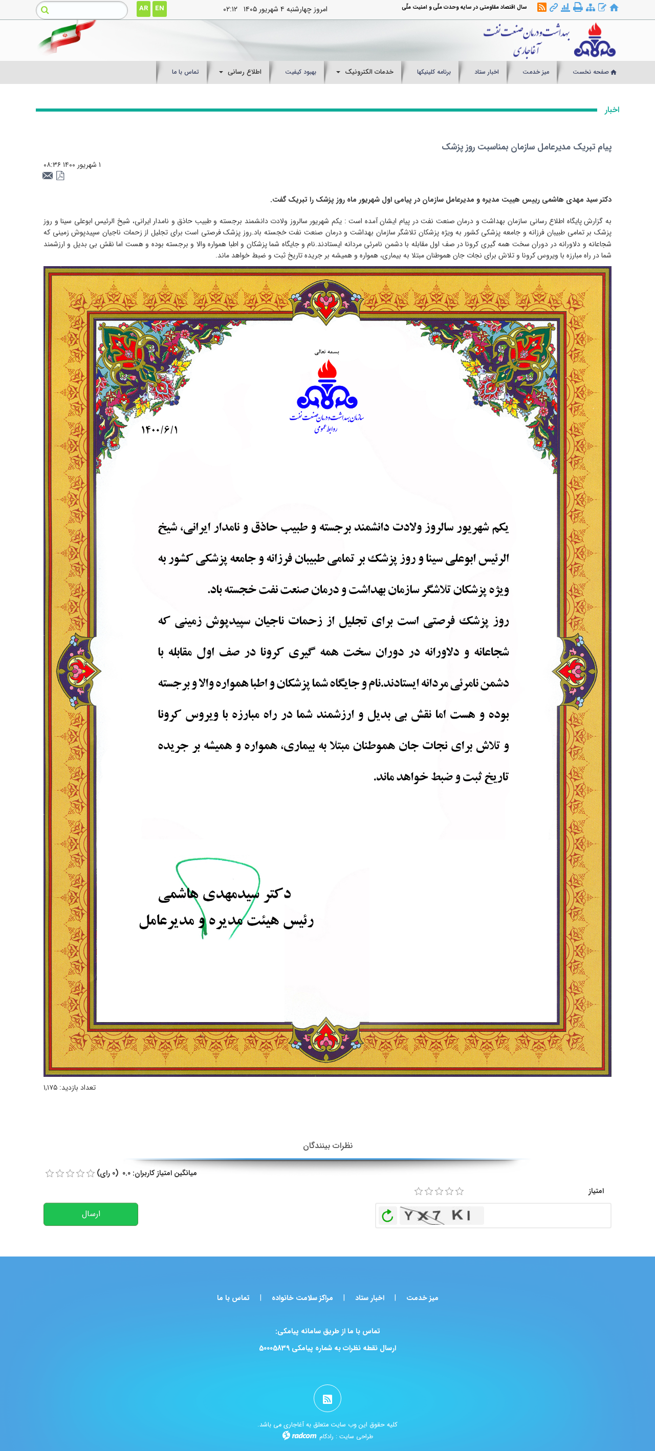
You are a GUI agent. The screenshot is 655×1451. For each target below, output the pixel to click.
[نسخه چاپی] (578, 7)
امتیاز (596, 1191)
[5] (459, 1191)
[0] (49, 1173)
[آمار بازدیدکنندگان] (565, 8)
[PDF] (60, 176)
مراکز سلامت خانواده (302, 1298)
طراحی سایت (356, 1436)
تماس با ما (233, 1298)
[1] (418, 1191)
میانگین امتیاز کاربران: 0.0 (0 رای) (147, 1173)
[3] (439, 1191)
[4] (449, 1191)
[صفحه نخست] (614, 8)
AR (143, 8)
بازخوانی (388, 1213)
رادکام (326, 1436)
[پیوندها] (554, 8)
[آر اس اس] (542, 8)
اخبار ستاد (369, 1298)
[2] (428, 1191)
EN (159, 8)
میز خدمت (422, 1298)
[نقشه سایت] (590, 8)
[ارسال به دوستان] (49, 176)
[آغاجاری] (403, 40)
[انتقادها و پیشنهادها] (602, 8)
